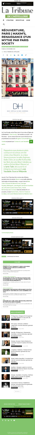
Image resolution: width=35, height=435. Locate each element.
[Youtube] (14, 421)
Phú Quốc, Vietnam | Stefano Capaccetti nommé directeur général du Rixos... (22, 325)
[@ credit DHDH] (17, 5)
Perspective (6, 265)
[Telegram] (22, 55)
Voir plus (17, 391)
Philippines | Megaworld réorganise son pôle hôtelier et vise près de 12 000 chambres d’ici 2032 (17, 290)
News (3, 46)
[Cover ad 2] (17, 207)
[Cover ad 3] (17, 230)
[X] (7, 55)
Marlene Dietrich (18, 194)
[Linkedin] (14, 55)
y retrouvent (10, 194)
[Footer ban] (17, 413)
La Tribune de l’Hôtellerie (12, 51)
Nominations (14, 328)
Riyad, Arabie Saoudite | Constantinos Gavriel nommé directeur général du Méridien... (22, 360)
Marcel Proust (17, 183)
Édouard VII (9, 183)
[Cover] (17, 130)
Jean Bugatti (17, 185)
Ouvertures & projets (12, 46)
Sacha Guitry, (15, 192)
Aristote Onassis (24, 192)
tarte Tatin (9, 167)
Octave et (17, 141)
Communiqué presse (7, 232)
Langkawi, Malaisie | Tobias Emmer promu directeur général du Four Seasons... (21, 351)
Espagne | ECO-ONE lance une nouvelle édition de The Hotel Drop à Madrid (17, 301)
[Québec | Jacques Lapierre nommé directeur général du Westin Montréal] (6, 369)
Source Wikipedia (19, 171)
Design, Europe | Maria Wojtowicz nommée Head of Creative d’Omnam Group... (21, 342)
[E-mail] (18, 55)
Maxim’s (17, 179)
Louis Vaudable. (24, 141)
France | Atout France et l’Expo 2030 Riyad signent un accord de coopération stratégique (16, 268)
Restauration (24, 46)
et (24, 194)
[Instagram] (6, 421)
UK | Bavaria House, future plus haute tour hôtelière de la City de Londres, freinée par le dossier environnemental (17, 279)
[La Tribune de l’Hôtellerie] (3, 52)
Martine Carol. (28, 194)
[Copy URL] (25, 55)
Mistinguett (10, 185)
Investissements (8, 288)
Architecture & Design (16, 346)
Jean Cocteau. (12, 189)
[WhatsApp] (10, 55)
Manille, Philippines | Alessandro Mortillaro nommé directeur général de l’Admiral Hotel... (21, 334)
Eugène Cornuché (22, 138)
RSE (4, 299)
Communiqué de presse (13, 256)
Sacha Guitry (17, 187)
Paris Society (13, 134)
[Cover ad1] (17, 246)
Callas (4, 194)
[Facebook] (3, 55)
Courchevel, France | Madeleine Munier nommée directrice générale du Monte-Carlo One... (21, 384)
